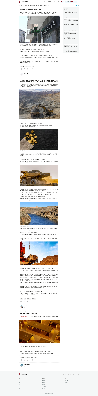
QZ (67, 1)
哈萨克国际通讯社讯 (25, 316)
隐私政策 (43, 382)
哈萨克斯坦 (28, 357)
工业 (21, 298)
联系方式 (66, 382)
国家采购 (43, 388)
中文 (72, 1)
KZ (65, 1)
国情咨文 (33, 5)
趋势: (19, 5)
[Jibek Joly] (73, 5)
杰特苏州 (33, 298)
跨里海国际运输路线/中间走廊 (41, 5)
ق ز (74, 1)
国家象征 (43, 384)
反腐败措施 (44, 386)
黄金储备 (22, 66)
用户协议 (43, 380)
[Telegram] (27, 69)
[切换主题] (62, 2)
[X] (33, 69)
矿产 (25, 298)
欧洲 (33, 66)
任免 (29, 5)
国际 (26, 66)
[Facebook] (30, 69)
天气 (30, 66)
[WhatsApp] (24, 69)
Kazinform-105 (49, 5)
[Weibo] (70, 374)
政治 (19, 382)
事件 (31, 5)
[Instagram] (21, 69)
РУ (68, 1)
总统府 (26, 5)
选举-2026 (22, 5)
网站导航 (66, 380)
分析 (58, 1)
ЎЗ (76, 1)
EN (70, 1)
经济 (32, 357)
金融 (35, 357)
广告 (65, 384)
